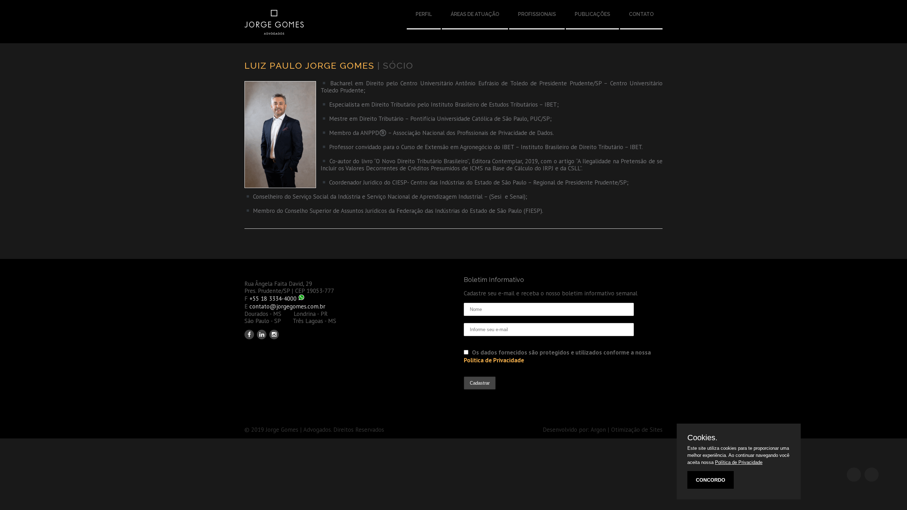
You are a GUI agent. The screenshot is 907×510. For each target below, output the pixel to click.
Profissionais (537, 14)
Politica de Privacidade (494, 360)
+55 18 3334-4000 (273, 298)
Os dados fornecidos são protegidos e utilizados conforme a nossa (557, 356)
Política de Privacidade (738, 462)
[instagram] (274, 334)
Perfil (424, 14)
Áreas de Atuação (475, 14)
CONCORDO (710, 480)
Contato (641, 14)
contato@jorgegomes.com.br (287, 306)
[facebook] (249, 334)
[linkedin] (261, 334)
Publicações (592, 14)
